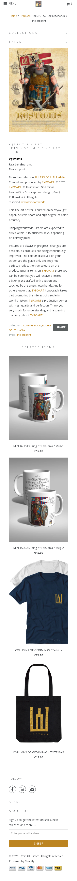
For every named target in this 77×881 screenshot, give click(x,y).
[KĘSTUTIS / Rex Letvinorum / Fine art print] (38, 90)
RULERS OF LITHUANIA (50, 177)
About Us (19, 811)
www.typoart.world (33, 202)
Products (25, 16)
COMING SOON (32, 325)
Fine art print (23, 334)
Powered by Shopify (21, 861)
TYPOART (48, 182)
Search (16, 802)
